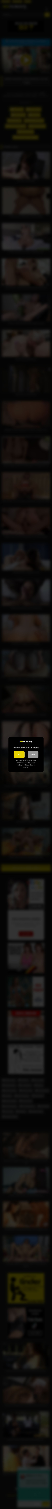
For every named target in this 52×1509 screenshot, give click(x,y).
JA (19, 754)
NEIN (33, 754)
